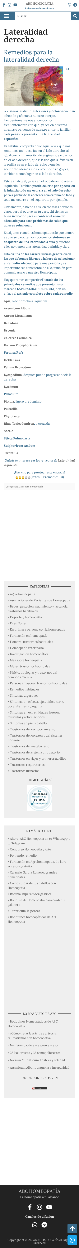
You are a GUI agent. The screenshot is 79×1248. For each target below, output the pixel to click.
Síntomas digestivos (24, 695)
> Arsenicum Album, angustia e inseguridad (38, 1067)
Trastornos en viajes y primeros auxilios (38, 758)
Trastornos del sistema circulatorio (35, 752)
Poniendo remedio (23, 855)
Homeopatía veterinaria (27, 648)
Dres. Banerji (19, 623)
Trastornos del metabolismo (29, 746)
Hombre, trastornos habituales (31, 642)
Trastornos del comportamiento (32, 729)
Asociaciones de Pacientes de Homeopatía (40, 600)
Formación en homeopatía (28, 635)
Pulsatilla (10, 409)
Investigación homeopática (29, 654)
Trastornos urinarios (24, 771)
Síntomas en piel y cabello (28, 723)
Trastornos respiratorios (27, 765)
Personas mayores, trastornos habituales (38, 683)
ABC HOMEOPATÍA (39, 1191)
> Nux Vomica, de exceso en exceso (33, 1045)
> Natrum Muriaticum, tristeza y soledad (36, 1060)
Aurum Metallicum (18, 315)
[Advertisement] (39, 533)
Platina (9, 401)
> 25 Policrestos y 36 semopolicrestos (34, 1053)
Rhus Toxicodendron (19, 423)
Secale (8, 431)
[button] (6, 16)
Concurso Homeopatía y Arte (30, 849)
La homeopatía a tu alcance (39, 8)
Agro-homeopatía (22, 594)
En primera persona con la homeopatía (37, 629)
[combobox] (42, 16)
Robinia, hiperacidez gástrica (31, 894)
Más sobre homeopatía (26, 660)
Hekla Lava (12, 360)
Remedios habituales (24, 689)
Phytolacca (12, 416)
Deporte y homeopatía (26, 617)
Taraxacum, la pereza (25, 911)
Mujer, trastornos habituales (30, 666)
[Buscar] (75, 16)
